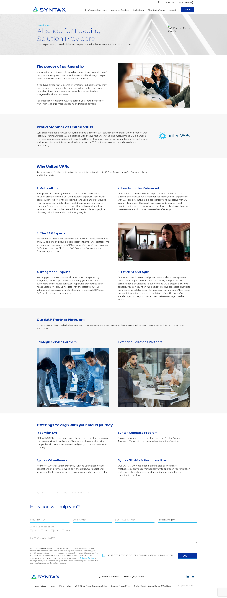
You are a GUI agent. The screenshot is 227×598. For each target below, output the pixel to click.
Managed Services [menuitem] (119, 10)
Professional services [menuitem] (96, 10)
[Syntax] (49, 9)
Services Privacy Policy (120, 586)
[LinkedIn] (187, 576)
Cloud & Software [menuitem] (156, 10)
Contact (188, 9)
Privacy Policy (87, 558)
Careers (168, 2)
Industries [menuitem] (138, 10)
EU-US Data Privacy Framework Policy (91, 586)
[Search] (159, 2)
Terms (52, 586)
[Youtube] (193, 576)
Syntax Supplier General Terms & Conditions (152, 586)
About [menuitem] (172, 10)
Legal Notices (40, 586)
